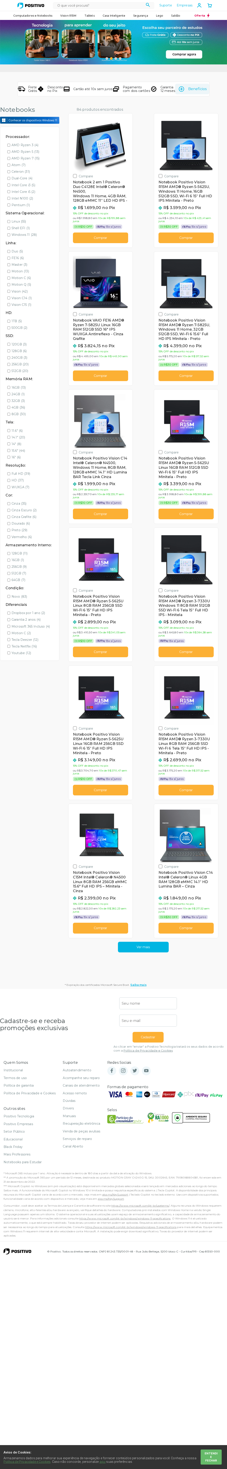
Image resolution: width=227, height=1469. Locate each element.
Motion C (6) (21, 278)
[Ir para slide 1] (107, 58)
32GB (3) (18, 401)
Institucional (13, 1070)
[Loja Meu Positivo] (31, 5)
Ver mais (143, 947)
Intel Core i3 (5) (23, 185)
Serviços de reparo (77, 1139)
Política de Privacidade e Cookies (148, 1050)
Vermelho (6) (22, 537)
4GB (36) (18, 407)
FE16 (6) (18, 258)
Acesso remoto (75, 1093)
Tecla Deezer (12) (25, 640)
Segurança (140, 15)
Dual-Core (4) (22, 178)
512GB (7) (19, 573)
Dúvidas (69, 1101)
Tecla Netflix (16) (24, 646)
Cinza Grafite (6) (24, 517)
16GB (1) (18, 560)
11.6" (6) (17, 431)
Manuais (69, 1116)
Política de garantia (19, 1085)
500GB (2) (19, 328)
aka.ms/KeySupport (115, 1194)
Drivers (68, 1108)
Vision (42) (20, 291)
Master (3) (19, 265)
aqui (103, 1461)
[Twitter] (135, 1071)
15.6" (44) (18, 451)
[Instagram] (123, 1071)
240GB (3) (19, 358)
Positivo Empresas (18, 1124)
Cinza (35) (19, 504)
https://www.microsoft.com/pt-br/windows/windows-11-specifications (124, 1218)
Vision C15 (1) (21, 305)
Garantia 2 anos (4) (26, 620)
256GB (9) (19, 567)
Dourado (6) (21, 523)
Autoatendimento (77, 1070)
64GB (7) (18, 580)
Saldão (175, 15)
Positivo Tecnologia (19, 1116)
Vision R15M (68, 15)
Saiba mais (138, 984)
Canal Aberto (73, 1146)
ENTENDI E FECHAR (211, 1457)
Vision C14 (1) (22, 298)
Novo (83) (19, 597)
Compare (86, 176)
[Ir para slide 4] (120, 58)
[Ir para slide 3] (115, 58)
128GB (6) (19, 351)
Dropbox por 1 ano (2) (28, 613)
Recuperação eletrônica (81, 1124)
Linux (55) (19, 221)
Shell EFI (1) (21, 228)
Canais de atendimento (81, 1085)
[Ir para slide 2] (111, 58)
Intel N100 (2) (22, 198)
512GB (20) (20, 371)
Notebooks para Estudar (23, 1162)
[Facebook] (112, 1071)
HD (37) (18, 480)
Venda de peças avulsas (81, 1131)
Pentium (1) (21, 205)
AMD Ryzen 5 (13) (25, 152)
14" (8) (16, 444)
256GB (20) (20, 364)
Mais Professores (17, 1154)
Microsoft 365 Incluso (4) (31, 626)
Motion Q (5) (21, 285)
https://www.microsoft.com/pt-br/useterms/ (140, 1205)
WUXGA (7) (20, 487)
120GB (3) (19, 344)
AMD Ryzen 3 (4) (25, 145)
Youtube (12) (21, 653)
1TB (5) (17, 321)
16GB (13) (19, 388)
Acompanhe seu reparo (81, 1078)
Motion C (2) (21, 633)
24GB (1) (18, 394)
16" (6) (16, 457)
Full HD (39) (21, 474)
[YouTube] (146, 1071)
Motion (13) (20, 271)
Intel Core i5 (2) (23, 192)
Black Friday (13, 1147)
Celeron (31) (21, 172)
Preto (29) (19, 530)
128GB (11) (20, 553)
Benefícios (197, 89)
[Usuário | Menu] (199, 5)
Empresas (184, 5)
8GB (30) (19, 414)
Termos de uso (15, 1078)
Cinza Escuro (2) (24, 510)
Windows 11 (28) (24, 235)
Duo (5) (17, 251)
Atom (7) (18, 165)
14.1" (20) (18, 437)
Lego (159, 15)
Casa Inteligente (114, 15)
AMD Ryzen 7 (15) (26, 158)
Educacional (13, 1139)
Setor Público (14, 1132)
